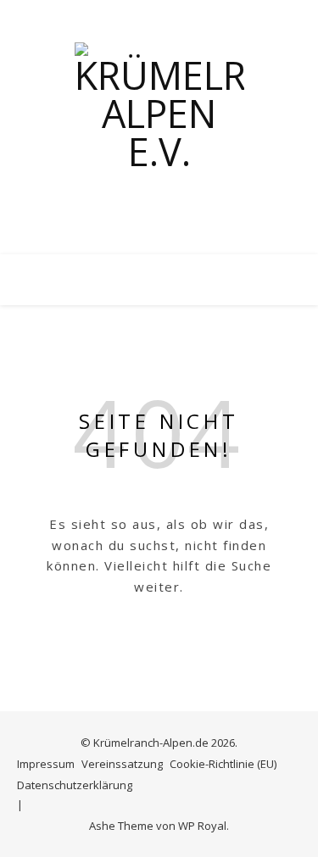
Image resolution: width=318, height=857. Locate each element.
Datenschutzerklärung (74, 785)
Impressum (46, 763)
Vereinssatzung (122, 763)
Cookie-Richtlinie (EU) (223, 763)
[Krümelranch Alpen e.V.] (159, 127)
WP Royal (202, 825)
